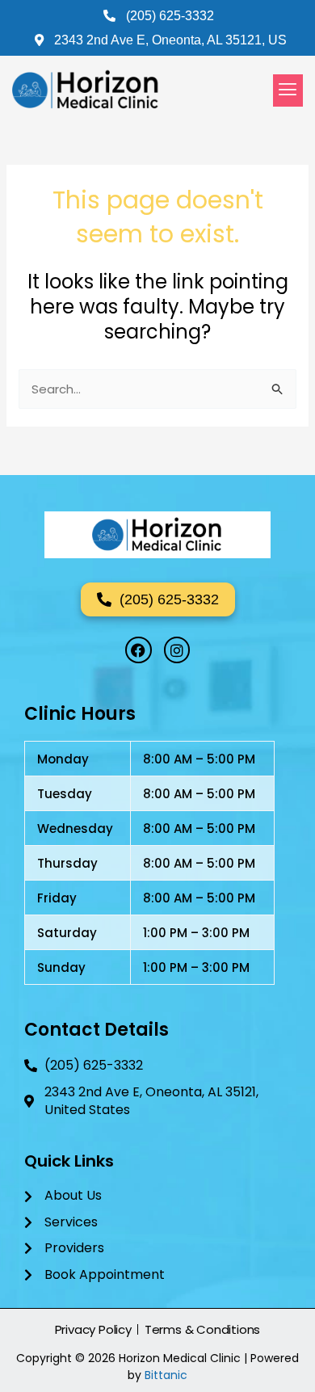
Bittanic (166, 1375)
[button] (288, 90)
